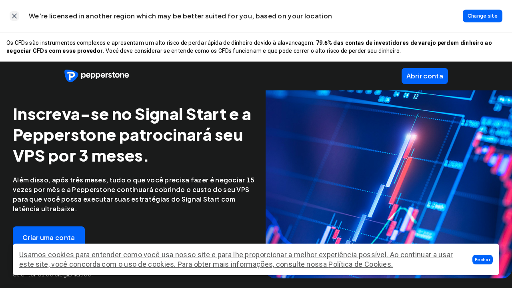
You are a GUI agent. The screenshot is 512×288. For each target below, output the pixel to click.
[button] (482, 259)
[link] (14, 16)
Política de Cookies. (360, 264)
